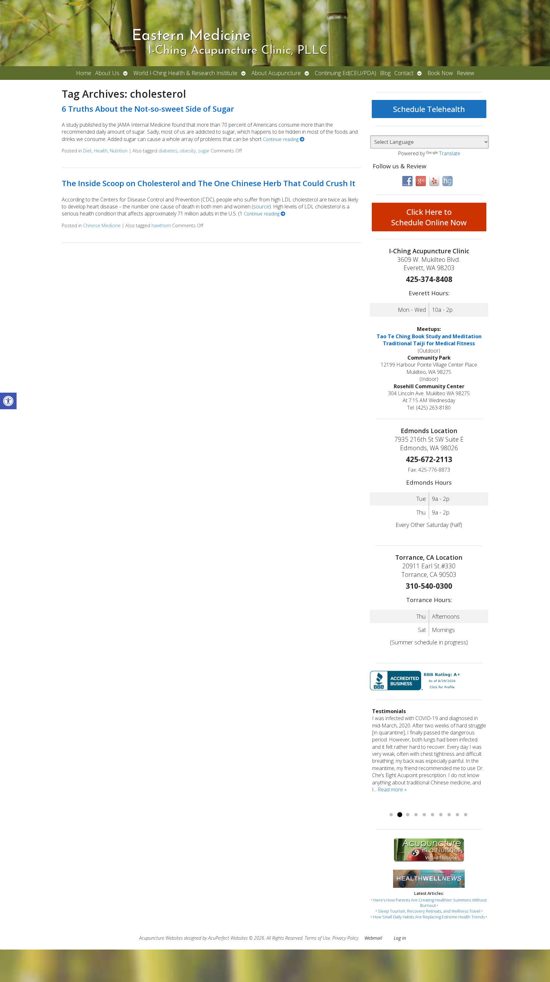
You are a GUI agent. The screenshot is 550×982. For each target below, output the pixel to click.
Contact (403, 73)
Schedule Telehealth (429, 109)
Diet (87, 151)
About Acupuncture (276, 73)
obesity (188, 151)
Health (101, 151)
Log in (400, 938)
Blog (385, 73)
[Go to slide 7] (441, 815)
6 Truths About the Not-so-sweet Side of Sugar (148, 108)
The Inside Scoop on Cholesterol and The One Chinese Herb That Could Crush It (208, 183)
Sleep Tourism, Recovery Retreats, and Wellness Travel (429, 911)
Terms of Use (317, 938)
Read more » (392, 789)
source (261, 206)
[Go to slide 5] (424, 815)
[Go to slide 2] (399, 815)
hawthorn (161, 225)
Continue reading (281, 139)
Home (83, 73)
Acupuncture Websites (161, 938)
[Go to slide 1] (391, 815)
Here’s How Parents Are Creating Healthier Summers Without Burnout (430, 902)
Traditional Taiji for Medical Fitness (429, 343)
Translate (449, 153)
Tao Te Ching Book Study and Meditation (429, 336)
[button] (8, 401)
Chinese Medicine (102, 225)
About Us (107, 73)
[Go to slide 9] (457, 815)
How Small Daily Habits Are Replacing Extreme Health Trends (429, 917)
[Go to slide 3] (408, 815)
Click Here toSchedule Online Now (429, 217)
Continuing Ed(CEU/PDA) (345, 73)
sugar (203, 151)
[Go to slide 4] (416, 815)
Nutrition (119, 151)
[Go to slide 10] (465, 815)
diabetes (168, 151)
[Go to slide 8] (449, 815)
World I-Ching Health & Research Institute (185, 73)
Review (465, 73)
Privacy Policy (345, 938)
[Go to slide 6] (432, 815)
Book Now (440, 73)
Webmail (373, 938)
